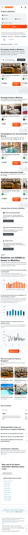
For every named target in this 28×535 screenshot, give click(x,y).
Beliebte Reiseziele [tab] (7, 473)
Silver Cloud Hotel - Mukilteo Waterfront (11, 75)
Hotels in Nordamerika (18, 509)
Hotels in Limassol (7, 496)
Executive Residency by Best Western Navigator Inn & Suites (11, 154)
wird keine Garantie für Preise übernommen (10, 521)
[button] (2, 7)
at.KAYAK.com (6, 509)
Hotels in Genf (7, 494)
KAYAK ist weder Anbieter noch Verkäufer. (12, 526)
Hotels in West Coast (10, 511)
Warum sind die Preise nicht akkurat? (11, 531)
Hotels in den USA (5, 510)
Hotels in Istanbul (7, 500)
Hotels (11, 509)
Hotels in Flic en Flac (8, 481)
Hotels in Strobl (7, 484)
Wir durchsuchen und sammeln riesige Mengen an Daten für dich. (13, 528)
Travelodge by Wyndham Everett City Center (11, 116)
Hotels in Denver (7, 488)
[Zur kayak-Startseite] (9, 7)
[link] (8, 221)
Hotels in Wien (7, 490)
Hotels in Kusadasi (7, 498)
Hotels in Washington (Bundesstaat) (17, 510)
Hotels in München (8, 492)
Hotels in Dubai (7, 483)
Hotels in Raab (7, 486)
